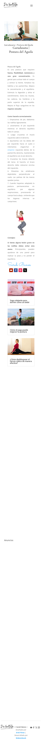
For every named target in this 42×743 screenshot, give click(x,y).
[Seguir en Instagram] (20, 270)
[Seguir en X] (25, 270)
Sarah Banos (19, 264)
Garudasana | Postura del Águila (18, 45)
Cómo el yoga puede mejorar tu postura (19, 331)
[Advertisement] (21, 447)
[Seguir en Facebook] (16, 270)
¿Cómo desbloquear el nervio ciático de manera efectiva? (21, 361)
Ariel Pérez (20, 732)
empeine (11, 150)
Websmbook (21, 738)
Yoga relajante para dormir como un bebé (19, 301)
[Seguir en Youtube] (11, 270)
